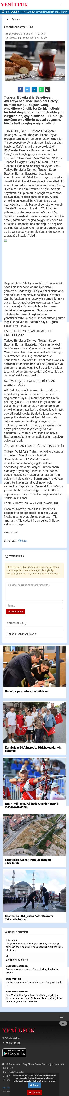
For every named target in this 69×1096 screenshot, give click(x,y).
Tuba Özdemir (13, 978)
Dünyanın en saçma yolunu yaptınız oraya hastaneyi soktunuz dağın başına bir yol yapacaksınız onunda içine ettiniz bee (34, 947)
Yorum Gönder (15, 611)
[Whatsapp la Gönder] (41, 89)
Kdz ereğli (11, 940)
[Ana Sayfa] (18, 1031)
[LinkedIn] (34, 89)
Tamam (36, 1092)
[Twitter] (27, 89)
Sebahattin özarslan (17, 965)
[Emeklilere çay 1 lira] (34, 61)
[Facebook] (20, 89)
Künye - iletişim (13, 1042)
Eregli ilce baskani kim (17, 959)
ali (7, 956)
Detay (35, 1085)
